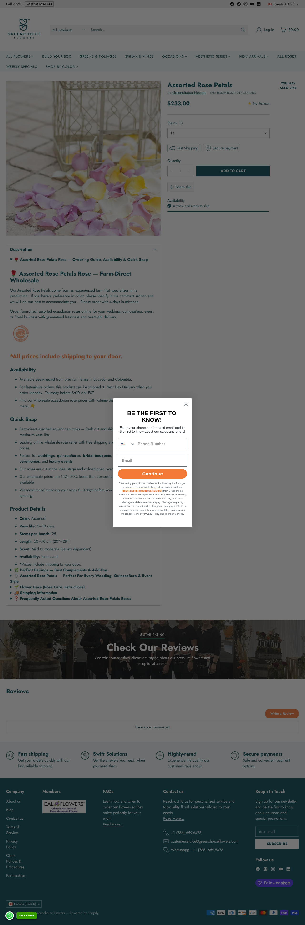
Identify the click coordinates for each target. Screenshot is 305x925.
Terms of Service (174, 513)
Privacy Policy (151, 513)
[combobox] (126, 444)
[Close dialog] (186, 404)
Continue (152, 474)
